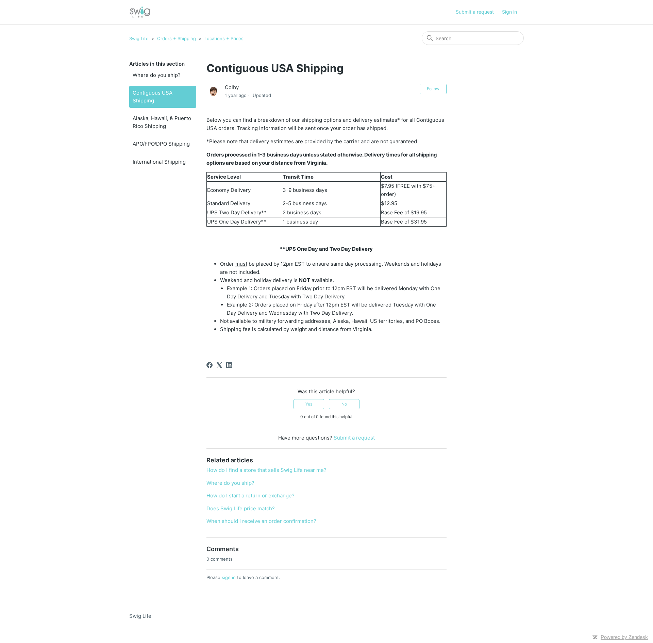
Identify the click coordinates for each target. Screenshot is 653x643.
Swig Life (139, 38)
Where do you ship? (157, 75)
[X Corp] (219, 365)
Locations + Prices (224, 38)
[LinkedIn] (229, 365)
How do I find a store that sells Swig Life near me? (266, 470)
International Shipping (159, 162)
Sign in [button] (509, 12)
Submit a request (475, 12)
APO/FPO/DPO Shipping (161, 144)
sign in (229, 577)
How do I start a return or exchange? (250, 495)
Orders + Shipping (176, 38)
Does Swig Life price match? (240, 508)
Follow (433, 88)
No (344, 404)
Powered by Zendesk (624, 637)
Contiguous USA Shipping (152, 96)
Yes (308, 404)
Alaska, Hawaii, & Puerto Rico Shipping (162, 122)
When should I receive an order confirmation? (261, 521)
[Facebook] (209, 365)
